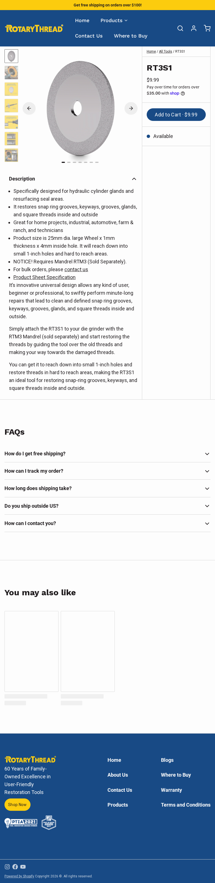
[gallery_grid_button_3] (80, 162)
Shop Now (17, 804)
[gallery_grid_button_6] (97, 162)
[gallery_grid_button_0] (63, 162)
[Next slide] (131, 108)
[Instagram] (7, 867)
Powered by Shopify (19, 876)
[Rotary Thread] (34, 28)
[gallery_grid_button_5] (91, 162)
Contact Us (89, 36)
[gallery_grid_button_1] (69, 162)
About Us (118, 775)
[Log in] (191, 28)
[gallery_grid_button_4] (85, 162)
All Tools (165, 51)
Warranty (171, 790)
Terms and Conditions (186, 805)
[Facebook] (15, 867)
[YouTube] (23, 867)
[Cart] (205, 28)
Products (112, 20)
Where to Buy (131, 36)
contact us (76, 269)
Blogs (167, 760)
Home (82, 20)
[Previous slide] (29, 108)
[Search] (178, 28)
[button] (176, 114)
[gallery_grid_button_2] (74, 162)
